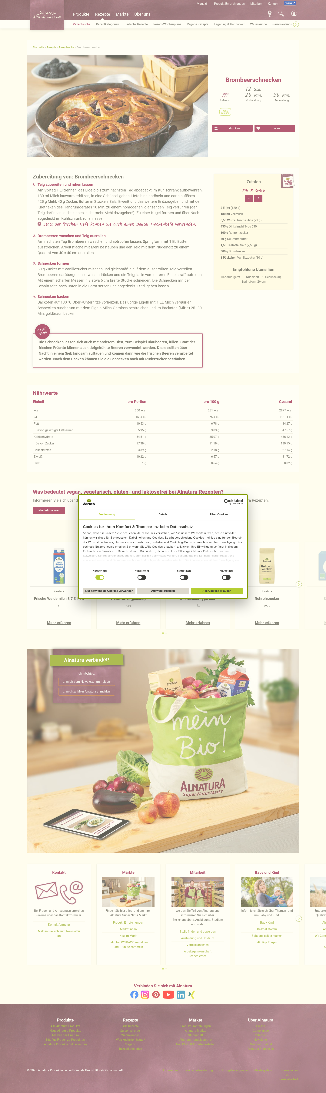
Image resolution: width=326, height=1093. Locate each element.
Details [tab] (163, 514)
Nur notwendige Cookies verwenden (109, 590)
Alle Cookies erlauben (216, 590)
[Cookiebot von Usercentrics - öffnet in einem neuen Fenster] (226, 502)
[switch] (142, 577)
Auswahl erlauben (163, 590)
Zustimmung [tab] (106, 514)
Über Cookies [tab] (219, 514)
